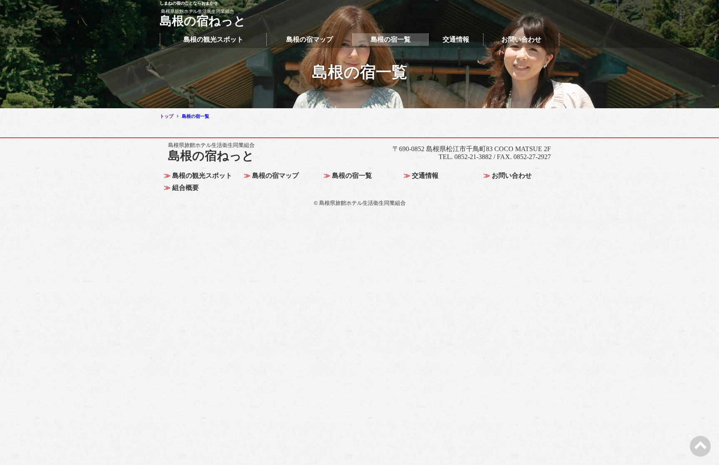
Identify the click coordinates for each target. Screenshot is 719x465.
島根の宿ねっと (211, 152)
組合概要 (185, 187)
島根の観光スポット (213, 39)
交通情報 (456, 39)
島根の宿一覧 (391, 39)
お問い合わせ (521, 39)
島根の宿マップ (309, 39)
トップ (167, 116)
